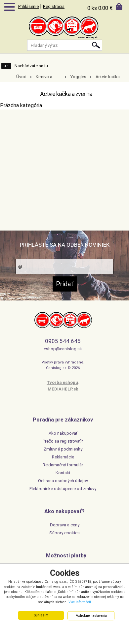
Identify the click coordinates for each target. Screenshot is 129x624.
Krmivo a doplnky (40, 77)
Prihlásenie (28, 6)
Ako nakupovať (63, 433)
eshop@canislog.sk (63, 348)
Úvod (21, 76)
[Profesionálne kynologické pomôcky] (64, 33)
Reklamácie (63, 456)
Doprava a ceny (64, 524)
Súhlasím (41, 615)
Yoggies (78, 76)
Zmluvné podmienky (63, 449)
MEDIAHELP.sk (63, 389)
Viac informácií (79, 602)
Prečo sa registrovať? (63, 441)
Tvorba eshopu (62, 382)
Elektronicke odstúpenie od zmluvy (62, 488)
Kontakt (63, 472)
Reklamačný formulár (63, 464)
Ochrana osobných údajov (63, 480)
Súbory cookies (64, 532)
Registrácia (53, 6)
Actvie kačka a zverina (104, 77)
